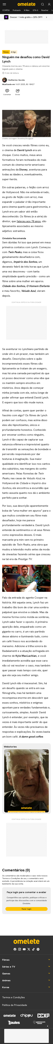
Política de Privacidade (14, 1005)
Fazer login (26, 909)
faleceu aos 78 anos (29, 221)
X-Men (26, 10)
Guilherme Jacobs (16, 80)
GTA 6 (35, 10)
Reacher (45, 10)
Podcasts (17, 10)
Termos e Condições (13, 997)
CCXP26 (6, 10)
